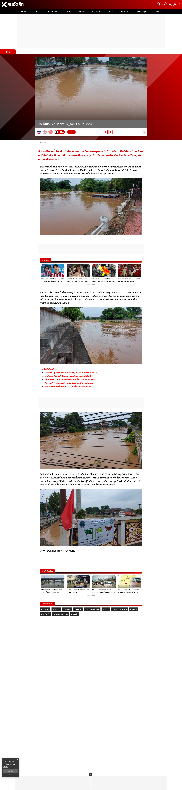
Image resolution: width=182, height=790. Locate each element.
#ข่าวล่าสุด (45, 609)
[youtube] (170, 4)
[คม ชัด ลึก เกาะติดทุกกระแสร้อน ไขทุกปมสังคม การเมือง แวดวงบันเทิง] (91, 5)
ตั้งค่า (10, 775)
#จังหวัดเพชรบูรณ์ (119, 609)
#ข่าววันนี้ (56, 609)
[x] (165, 4)
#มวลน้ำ (74, 614)
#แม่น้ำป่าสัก (45, 614)
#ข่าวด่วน (67, 609)
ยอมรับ (10, 771)
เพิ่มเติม (5, 767)
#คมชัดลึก (78, 609)
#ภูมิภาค (133, 609)
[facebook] (159, 4)
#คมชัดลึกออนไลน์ (92, 609)
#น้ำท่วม (106, 609)
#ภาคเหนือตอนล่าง (61, 614)
